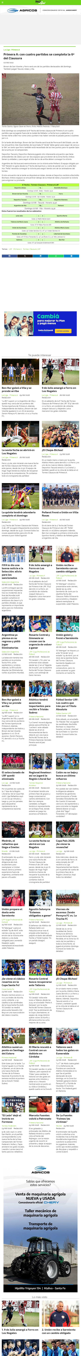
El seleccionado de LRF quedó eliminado (13, 775)
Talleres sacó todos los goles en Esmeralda (67, 1050)
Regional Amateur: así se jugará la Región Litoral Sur (40, 775)
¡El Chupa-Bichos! (52, 449)
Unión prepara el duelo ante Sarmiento (12, 912)
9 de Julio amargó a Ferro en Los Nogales (40, 568)
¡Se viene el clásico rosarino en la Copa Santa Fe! (13, 982)
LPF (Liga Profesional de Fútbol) (66, 577)
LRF (10, 249)
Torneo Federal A (9, 1126)
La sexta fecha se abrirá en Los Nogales (39, 844)
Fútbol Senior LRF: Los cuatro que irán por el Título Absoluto (67, 704)
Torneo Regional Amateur (36, 784)
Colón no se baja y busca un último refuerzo (67, 775)
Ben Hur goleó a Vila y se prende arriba (17, 389)
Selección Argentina (10, 582)
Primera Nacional (36, 716)
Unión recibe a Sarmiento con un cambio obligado (66, 568)
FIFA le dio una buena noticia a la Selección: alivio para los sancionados (12, 571)
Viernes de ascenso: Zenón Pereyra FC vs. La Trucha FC (66, 914)
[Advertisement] (40, 30)
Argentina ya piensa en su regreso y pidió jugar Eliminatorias (11, 641)
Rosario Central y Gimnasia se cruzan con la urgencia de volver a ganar (40, 641)
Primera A (17, 249)
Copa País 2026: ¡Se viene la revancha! (65, 844)
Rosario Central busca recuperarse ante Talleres (40, 982)
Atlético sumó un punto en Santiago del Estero (13, 1050)
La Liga (5, 783)
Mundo (5, 851)
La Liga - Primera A (12, 50)
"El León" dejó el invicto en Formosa (11, 1118)
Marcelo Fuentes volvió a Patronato (40, 1117)
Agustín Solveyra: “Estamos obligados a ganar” (40, 912)
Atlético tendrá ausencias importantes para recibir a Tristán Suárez (39, 706)
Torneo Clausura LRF (31, 249)
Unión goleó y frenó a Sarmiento (67, 636)
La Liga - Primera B (64, 923)
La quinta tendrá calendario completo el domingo (19, 514)
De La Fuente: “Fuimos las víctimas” (64, 1118)
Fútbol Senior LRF (63, 713)
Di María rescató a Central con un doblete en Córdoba (40, 1051)
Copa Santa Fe (8, 989)
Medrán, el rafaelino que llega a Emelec (10, 844)
